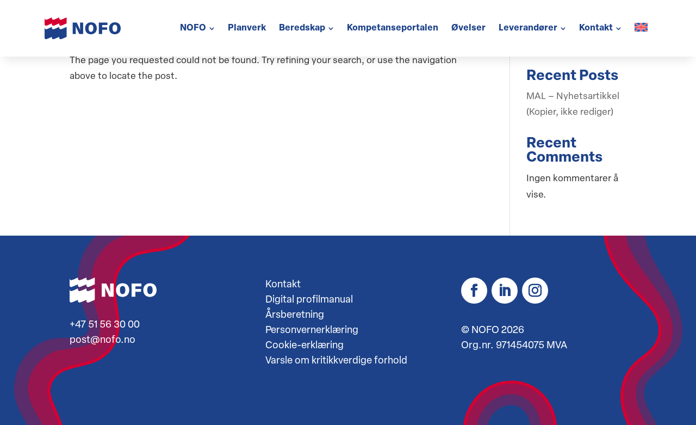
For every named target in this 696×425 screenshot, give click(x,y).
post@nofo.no (102, 341)
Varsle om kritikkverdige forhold (336, 361)
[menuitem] (197, 28)
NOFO (485, 331)
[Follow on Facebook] (474, 291)
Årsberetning (294, 316)
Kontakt (283, 285)
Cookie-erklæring (304, 346)
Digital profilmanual (309, 300)
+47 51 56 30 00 (105, 325)
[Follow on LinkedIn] (505, 291)
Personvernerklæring (311, 331)
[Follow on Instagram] (535, 291)
